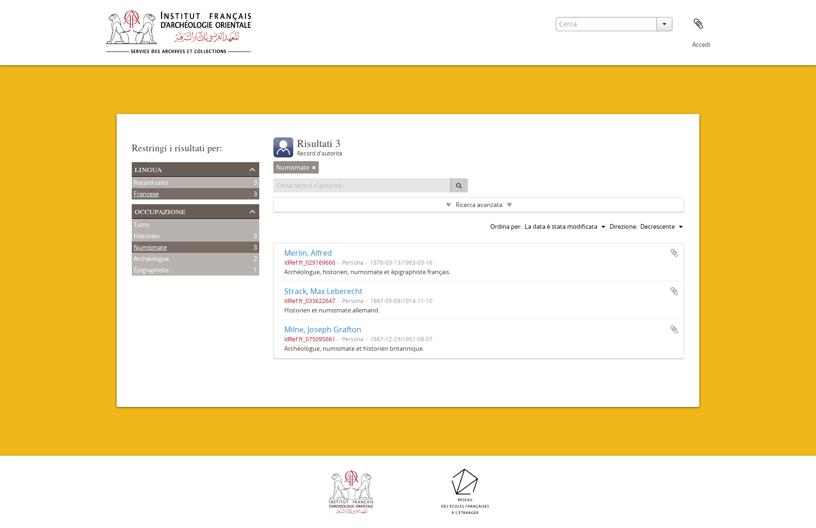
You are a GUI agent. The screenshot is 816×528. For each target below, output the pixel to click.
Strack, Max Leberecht (323, 291)
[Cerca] (459, 185)
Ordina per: (506, 226)
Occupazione (160, 210)
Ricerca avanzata (479, 204)
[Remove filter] (314, 167)
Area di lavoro (698, 24)
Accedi (701, 44)
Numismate (150, 247)
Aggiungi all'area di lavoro (674, 253)
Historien (147, 236)
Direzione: (624, 226)
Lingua (148, 168)
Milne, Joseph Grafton (322, 329)
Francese (146, 194)
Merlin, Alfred (308, 253)
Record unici (151, 182)
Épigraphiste (151, 270)
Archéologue (151, 258)
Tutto (141, 224)
